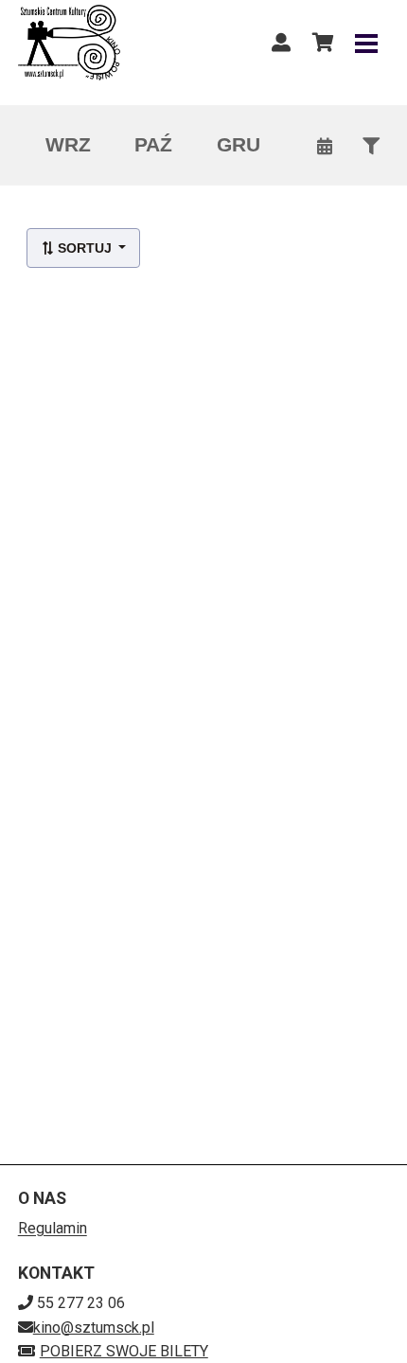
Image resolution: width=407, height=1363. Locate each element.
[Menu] (366, 42)
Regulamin (52, 1228)
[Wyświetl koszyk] (323, 42)
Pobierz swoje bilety (124, 1351)
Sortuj (84, 248)
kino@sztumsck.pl (93, 1327)
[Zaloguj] (281, 42)
